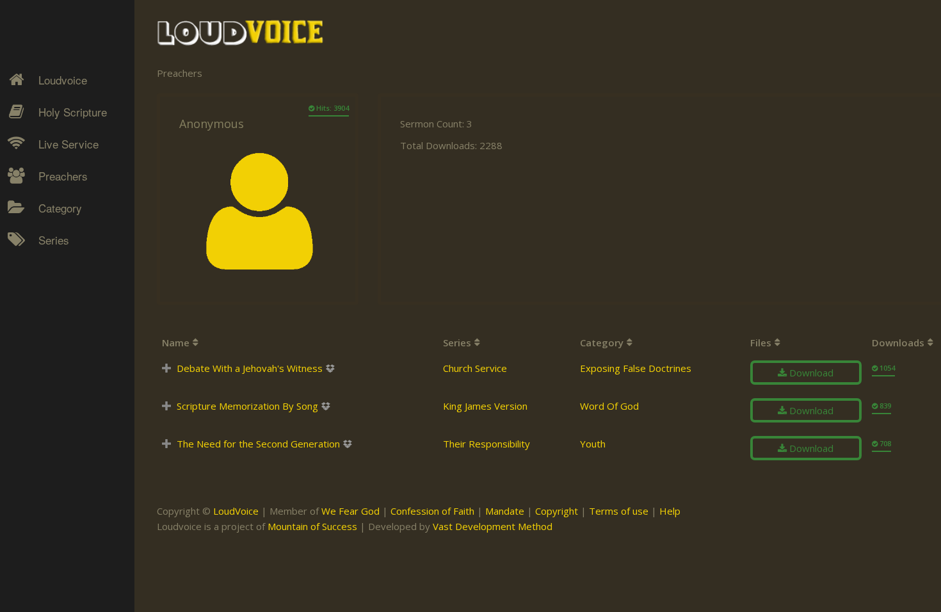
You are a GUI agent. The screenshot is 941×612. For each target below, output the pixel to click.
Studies (45, 327)
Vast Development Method (492, 526)
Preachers (63, 176)
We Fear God (350, 510)
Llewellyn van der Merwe (62, 357)
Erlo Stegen (54, 282)
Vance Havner (59, 454)
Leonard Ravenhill (67, 327)
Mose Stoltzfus (61, 387)
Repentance (55, 327)
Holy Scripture (72, 112)
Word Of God (609, 405)
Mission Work (59, 304)
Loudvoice (62, 80)
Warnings (50, 349)
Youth (593, 443)
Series (53, 240)
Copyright (556, 510)
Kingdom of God (65, 282)
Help (669, 510)
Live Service (68, 144)
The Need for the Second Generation (258, 443)
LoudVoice (236, 510)
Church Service (475, 368)
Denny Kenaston (64, 260)
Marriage (49, 304)
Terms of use (618, 510)
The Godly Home (67, 394)
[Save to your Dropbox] (330, 368)
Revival (44, 349)
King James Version (485, 405)
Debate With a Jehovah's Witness (250, 368)
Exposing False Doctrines (635, 368)
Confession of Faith (432, 510)
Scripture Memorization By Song (247, 405)
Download (810, 372)
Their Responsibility (486, 443)
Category (60, 208)
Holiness (48, 260)
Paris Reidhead (61, 409)
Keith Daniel (54, 304)
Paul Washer (55, 432)
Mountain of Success (312, 526)
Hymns (45, 260)
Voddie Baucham (64, 477)
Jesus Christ (55, 282)
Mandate (504, 510)
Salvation (48, 372)
